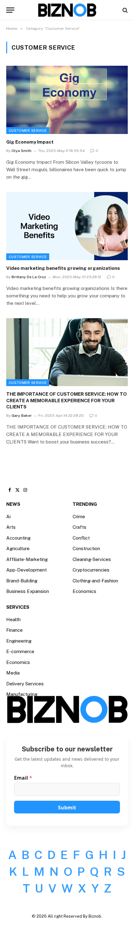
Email (23, 778)
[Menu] (10, 10)
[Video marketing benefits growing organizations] (67, 226)
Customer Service (28, 130)
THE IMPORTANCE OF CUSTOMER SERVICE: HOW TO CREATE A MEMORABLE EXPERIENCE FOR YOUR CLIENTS (66, 400)
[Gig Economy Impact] (67, 100)
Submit (67, 807)
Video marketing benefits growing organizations (63, 268)
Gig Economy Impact (30, 142)
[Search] (124, 10)
